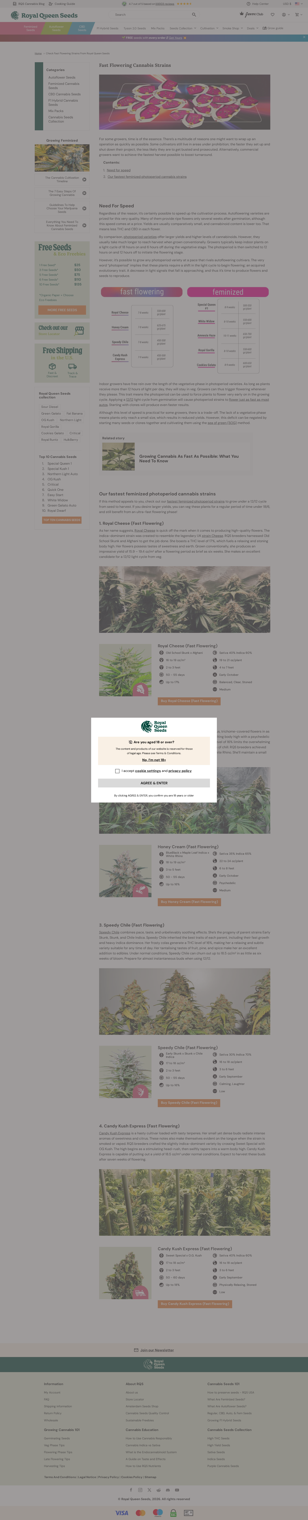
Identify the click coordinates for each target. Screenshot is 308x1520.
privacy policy (180, 771)
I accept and (157, 771)
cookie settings (148, 771)
